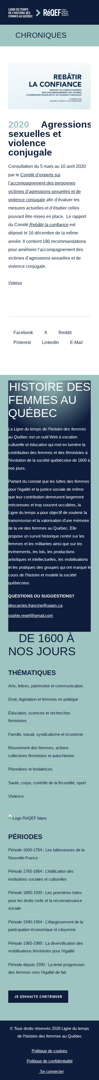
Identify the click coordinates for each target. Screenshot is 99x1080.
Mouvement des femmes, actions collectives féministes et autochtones (41, 751)
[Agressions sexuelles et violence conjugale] (49, 86)
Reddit (64, 332)
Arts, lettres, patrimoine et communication (45, 685)
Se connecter (51, 1071)
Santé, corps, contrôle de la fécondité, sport (47, 782)
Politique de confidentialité (50, 1061)
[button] (88, 12)
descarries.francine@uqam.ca (35, 605)
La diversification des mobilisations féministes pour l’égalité (45, 947)
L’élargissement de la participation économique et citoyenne (45, 926)
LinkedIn (50, 342)
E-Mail (76, 342)
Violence (15, 283)
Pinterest (21, 342)
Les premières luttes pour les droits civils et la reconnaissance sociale (45, 900)
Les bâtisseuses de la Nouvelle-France (46, 854)
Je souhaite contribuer (38, 997)
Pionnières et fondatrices (30, 769)
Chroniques (41, 35)
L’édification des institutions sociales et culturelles (41, 875)
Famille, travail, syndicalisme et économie (45, 734)
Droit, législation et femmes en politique (43, 699)
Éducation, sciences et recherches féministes (39, 717)
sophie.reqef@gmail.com (30, 615)
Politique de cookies (49, 1051)
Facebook (22, 332)
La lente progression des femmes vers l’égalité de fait (46, 968)
